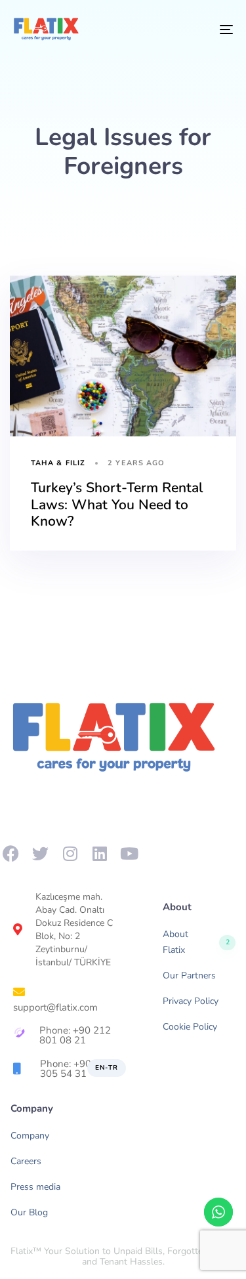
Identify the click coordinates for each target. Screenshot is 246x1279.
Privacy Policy (190, 1001)
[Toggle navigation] (196, 29)
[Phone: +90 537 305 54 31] (69, 1069)
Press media (35, 1187)
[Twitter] (40, 853)
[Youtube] (129, 853)
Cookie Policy (190, 1026)
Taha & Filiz (58, 463)
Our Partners (189, 975)
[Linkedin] (99, 853)
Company (29, 1135)
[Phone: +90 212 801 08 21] (64, 1036)
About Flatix (196, 942)
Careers (25, 1161)
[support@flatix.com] (64, 997)
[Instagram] (70, 853)
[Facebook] (11, 853)
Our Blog (29, 1212)
